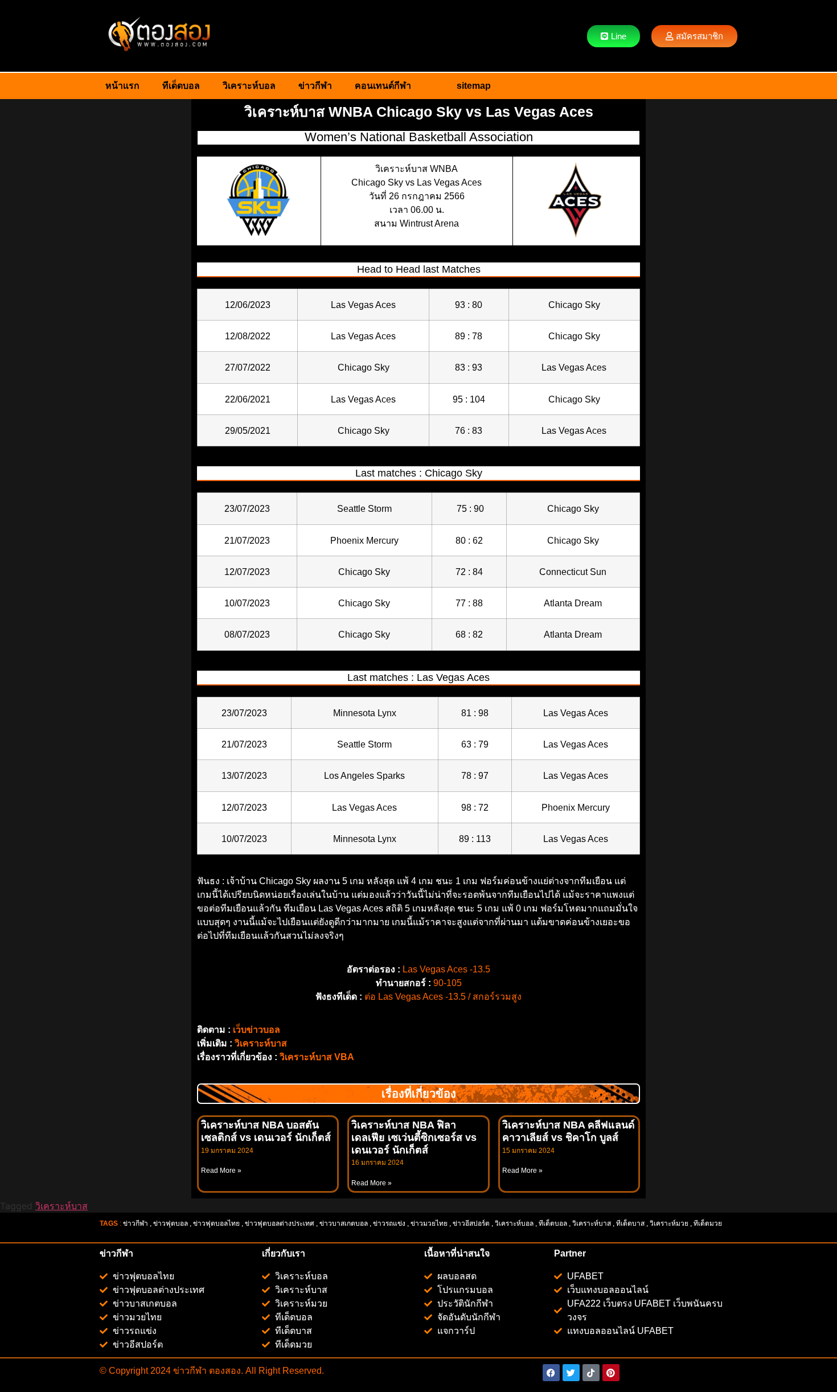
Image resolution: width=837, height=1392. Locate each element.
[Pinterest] (610, 1372)
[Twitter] (571, 1372)
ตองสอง (224, 1370)
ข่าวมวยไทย (429, 1223)
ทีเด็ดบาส (630, 1223)
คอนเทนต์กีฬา (383, 86)
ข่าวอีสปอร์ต (471, 1223)
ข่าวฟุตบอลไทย (216, 1223)
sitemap (474, 86)
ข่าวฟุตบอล (170, 1223)
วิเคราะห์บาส (261, 1043)
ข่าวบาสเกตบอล (343, 1223)
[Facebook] (551, 1372)
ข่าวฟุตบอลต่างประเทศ (279, 1223)
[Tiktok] (591, 1372)
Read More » (221, 1171)
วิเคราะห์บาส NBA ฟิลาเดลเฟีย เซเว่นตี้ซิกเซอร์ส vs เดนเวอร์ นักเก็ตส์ (414, 1137)
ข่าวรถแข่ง (389, 1223)
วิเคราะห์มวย (669, 1223)
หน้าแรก (122, 86)
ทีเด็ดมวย (709, 1223)
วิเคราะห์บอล (249, 86)
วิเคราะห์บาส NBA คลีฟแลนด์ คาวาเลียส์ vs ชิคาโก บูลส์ (568, 1131)
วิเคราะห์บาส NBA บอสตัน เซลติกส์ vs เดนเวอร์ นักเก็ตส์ (266, 1131)
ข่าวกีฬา (315, 86)
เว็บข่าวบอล (256, 1029)
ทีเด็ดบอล (181, 86)
